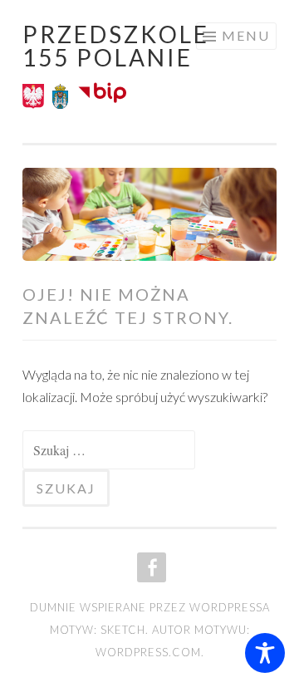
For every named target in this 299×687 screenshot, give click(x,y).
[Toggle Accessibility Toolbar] (265, 653)
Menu (246, 35)
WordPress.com (148, 652)
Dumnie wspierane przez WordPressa (150, 607)
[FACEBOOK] (150, 567)
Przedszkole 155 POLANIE (115, 45)
